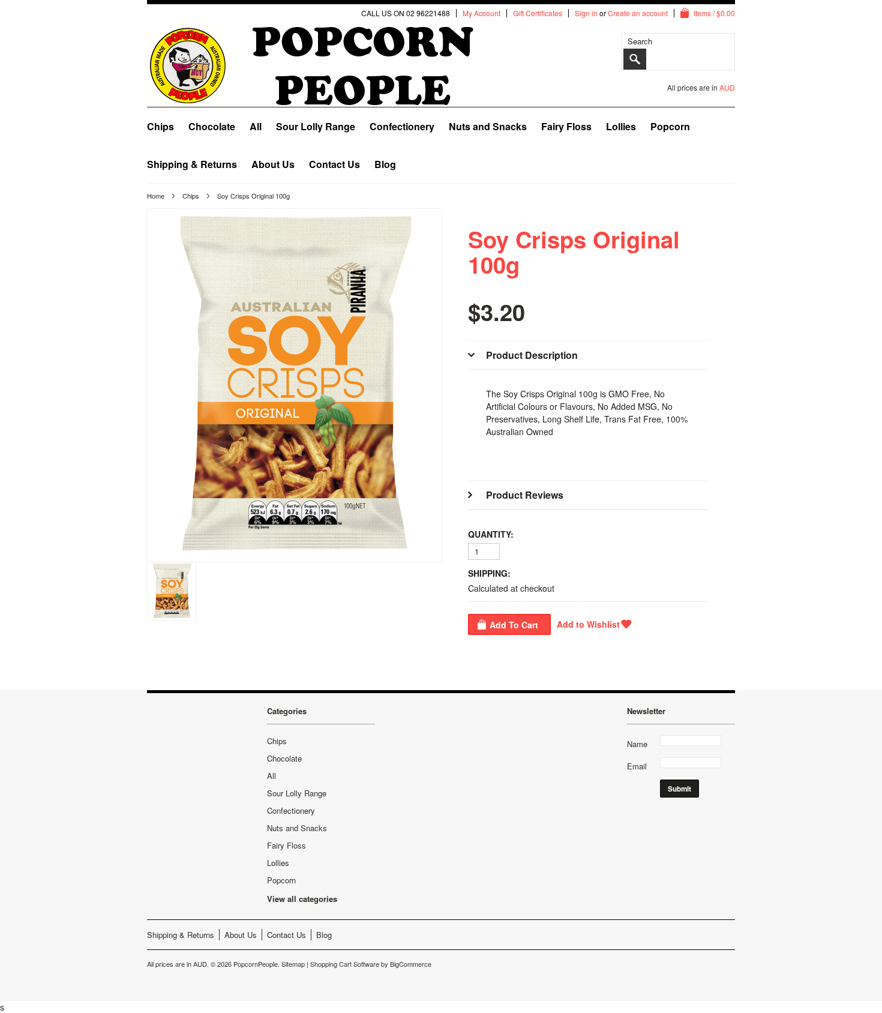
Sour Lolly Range (315, 126)
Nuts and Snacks (488, 126)
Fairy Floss (566, 126)
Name (637, 744)
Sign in (586, 13)
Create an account (638, 13)
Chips (160, 126)
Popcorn (670, 126)
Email (637, 766)
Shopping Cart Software (344, 964)
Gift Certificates (537, 13)
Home (155, 195)
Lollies (621, 126)
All (256, 126)
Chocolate (211, 126)
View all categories (302, 898)
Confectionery (402, 126)
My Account (481, 13)
